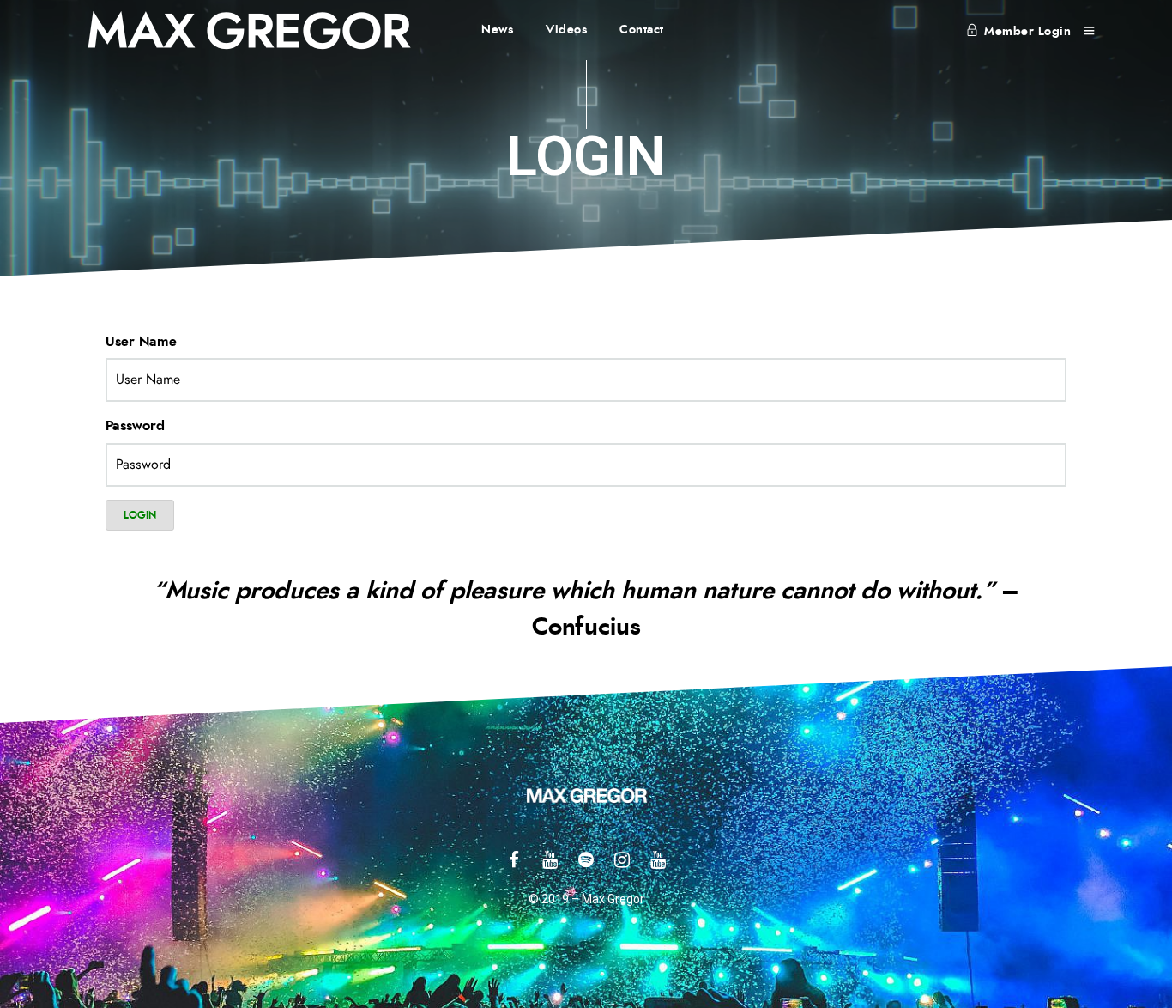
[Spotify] (586, 859)
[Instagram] (622, 859)
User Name (141, 342)
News (497, 30)
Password (135, 426)
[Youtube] (550, 859)
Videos (567, 30)
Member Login (1027, 32)
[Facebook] (514, 859)
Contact (641, 30)
